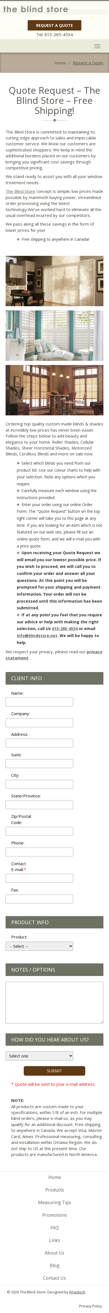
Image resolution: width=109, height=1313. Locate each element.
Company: (20, 713)
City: (15, 775)
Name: (17, 693)
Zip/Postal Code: (21, 819)
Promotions (54, 1215)
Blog (55, 1265)
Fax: (15, 890)
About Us (54, 1253)
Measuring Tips (54, 1202)
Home (54, 1177)
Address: (19, 734)
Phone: (17, 843)
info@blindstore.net (37, 635)
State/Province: (23, 796)
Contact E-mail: (18, 866)
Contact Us (54, 1278)
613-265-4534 (58, 34)
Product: (19, 937)
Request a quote (54, 25)
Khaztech (77, 1292)
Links (54, 1240)
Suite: (16, 754)
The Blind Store (20, 191)
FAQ (54, 1228)
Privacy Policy (90, 1306)
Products (54, 1190)
